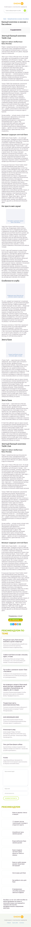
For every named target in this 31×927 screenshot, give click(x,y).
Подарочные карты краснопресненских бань (11, 704)
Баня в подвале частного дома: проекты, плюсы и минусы (18, 852)
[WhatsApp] (20, 624)
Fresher (5, 757)
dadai (18, 3)
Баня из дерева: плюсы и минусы (19, 813)
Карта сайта (15, 922)
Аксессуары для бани (19, 873)
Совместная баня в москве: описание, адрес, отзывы (15, 355)
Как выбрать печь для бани (19, 881)
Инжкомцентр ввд (9, 729)
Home (4, 19)
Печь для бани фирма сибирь (12, 744)
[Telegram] (18, 624)
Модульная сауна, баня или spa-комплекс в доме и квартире (15, 296)
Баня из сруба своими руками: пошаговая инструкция (19, 863)
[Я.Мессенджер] (11, 624)
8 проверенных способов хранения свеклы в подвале (18, 890)
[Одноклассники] (15, 624)
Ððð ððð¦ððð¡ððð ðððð (11, 717)
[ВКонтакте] (13, 624)
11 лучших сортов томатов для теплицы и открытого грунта (20, 823)
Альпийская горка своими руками (18, 832)
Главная (9, 922)
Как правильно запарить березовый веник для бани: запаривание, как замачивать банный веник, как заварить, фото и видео (15, 687)
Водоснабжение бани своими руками (19, 841)
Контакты (22, 922)
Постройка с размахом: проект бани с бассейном (15, 221)
